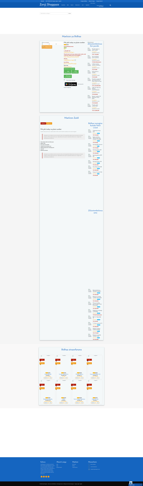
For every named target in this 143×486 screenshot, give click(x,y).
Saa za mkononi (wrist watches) (95, 57)
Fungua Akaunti (99, 1)
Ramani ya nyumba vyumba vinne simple (97, 297)
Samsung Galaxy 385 (97, 161)
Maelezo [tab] (43, 123)
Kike (67, 4)
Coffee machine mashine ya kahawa (96, 64)
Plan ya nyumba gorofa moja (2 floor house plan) (97, 304)
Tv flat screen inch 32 (97, 323)
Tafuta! (69, 13)
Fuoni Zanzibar (93, 464)
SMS (67, 72)
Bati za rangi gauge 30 (97, 317)
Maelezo (45, 377)
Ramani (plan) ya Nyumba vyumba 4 (97, 291)
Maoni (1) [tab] (49, 123)
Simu (75, 72)
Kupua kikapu (101, 6)
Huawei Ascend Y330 (97, 172)
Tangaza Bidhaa (84, 1)
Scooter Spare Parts (63, 374)
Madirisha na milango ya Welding (97, 311)
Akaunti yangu (92, 1)
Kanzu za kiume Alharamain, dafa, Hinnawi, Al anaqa (97, 138)
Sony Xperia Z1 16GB (97, 166)
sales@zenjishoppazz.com (95, 469)
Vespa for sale (95, 399)
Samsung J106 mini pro (97, 144)
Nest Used (66, 65)
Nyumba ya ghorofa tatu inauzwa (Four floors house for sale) (96, 80)
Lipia (57, 464)
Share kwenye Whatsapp (70, 80)
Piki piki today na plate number (95, 49)
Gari (83, 4)
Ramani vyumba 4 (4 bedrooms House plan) (96, 97)
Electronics (77, 4)
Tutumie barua (74, 467)
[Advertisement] (33, 26)
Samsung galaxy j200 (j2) (97, 156)
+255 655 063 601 (94, 466)
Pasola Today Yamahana (79, 399)
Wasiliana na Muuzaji (69, 69)
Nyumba (87, 4)
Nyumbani (63, 4)
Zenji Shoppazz (49, 4)
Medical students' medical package (96, 329)
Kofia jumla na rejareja (95, 72)
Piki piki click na (79, 374)
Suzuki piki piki (47, 374)
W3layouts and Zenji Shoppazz (69, 483)
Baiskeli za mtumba (47, 399)
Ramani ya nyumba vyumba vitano (97, 335)
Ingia (57, 465)
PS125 (63, 399)
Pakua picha (48, 47)
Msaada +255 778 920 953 (46, 1)
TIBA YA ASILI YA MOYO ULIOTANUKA (96, 88)
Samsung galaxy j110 (97, 149)
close (141, 484)
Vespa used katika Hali (95, 374)
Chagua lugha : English (56, 1)
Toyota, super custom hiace (95, 105)
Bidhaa (73, 465)
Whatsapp (68, 76)
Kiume (72, 4)
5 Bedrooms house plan (97, 131)
